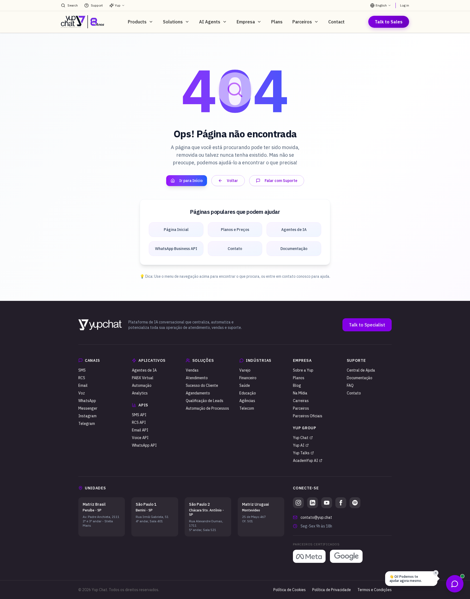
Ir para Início (191, 180)
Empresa (246, 21)
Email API (140, 430)
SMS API (139, 414)
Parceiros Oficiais (307, 415)
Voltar (232, 180)
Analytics (140, 393)
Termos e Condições (374, 589)
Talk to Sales (389, 21)
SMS (82, 370)
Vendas (192, 370)
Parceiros (302, 21)
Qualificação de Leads (204, 400)
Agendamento (198, 393)
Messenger (87, 408)
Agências (247, 400)
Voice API (140, 437)
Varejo (245, 370)
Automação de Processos (207, 408)
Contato (354, 393)
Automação (141, 385)
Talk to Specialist (367, 325)
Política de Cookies (289, 589)
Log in (404, 5)
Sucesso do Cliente (202, 385)
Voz (81, 393)
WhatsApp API (144, 445)
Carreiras (301, 400)
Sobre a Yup (303, 370)
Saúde (244, 385)
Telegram (86, 423)
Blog (297, 385)
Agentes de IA (144, 370)
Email (83, 385)
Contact (336, 21)
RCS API (139, 422)
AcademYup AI (305, 460)
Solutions (173, 21)
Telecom (246, 408)
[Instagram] (298, 502)
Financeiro (247, 377)
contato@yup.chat (316, 517)
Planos (298, 377)
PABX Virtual (142, 377)
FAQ (350, 385)
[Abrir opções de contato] (454, 583)
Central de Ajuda (361, 370)
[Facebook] (340, 502)
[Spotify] (355, 502)
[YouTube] (326, 502)
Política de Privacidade (331, 589)
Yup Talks (301, 452)
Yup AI (298, 445)
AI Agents (209, 21)
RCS (81, 377)
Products (137, 21)
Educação (247, 393)
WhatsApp (87, 400)
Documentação (359, 377)
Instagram (87, 415)
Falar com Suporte (281, 180)
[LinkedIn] (312, 502)
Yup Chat (300, 437)
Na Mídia (300, 393)
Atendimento (197, 377)
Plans (277, 21)
